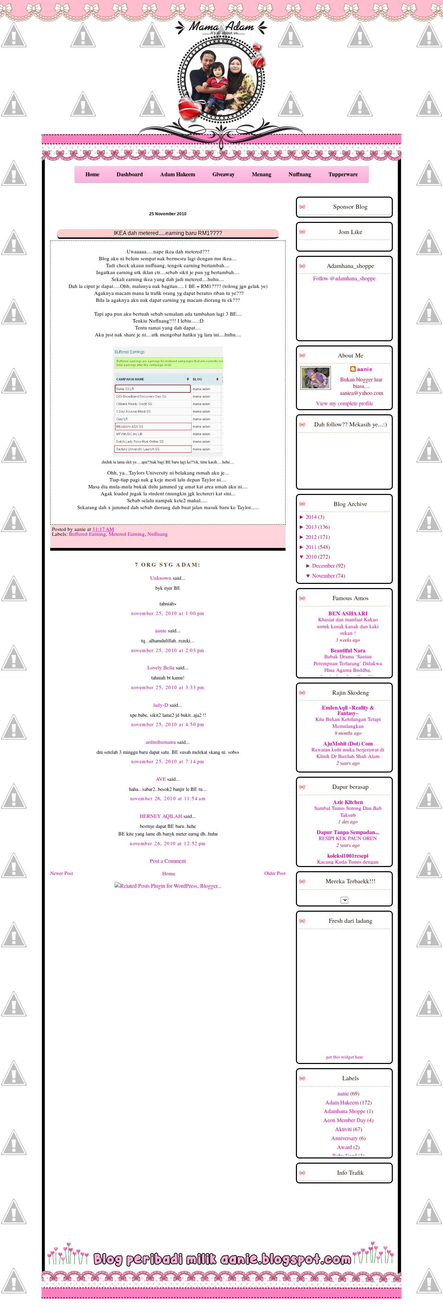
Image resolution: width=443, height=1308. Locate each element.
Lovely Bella (160, 667)
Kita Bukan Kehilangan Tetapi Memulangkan (348, 722)
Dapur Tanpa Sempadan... (348, 832)
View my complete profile (344, 403)
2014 (311, 516)
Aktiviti (343, 1129)
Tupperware (343, 174)
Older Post (275, 873)
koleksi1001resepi (347, 855)
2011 (311, 546)
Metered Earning (127, 533)
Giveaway (224, 174)
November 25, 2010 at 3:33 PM (167, 687)
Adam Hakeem (177, 174)
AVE (161, 778)
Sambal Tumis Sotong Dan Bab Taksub (348, 811)
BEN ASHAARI (348, 613)
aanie (160, 630)
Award (344, 1147)
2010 (311, 556)
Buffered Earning (87, 533)
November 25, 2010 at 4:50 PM (167, 724)
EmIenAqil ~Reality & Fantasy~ (348, 710)
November (323, 575)
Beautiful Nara (348, 650)
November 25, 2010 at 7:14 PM (167, 761)
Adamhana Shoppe (344, 1111)
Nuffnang (300, 174)
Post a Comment (168, 860)
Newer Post (61, 873)
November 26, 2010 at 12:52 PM (168, 843)
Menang (261, 174)
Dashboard (130, 174)
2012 (311, 536)
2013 (311, 526)
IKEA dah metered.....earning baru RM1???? (168, 233)
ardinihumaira (161, 741)
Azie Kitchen (348, 802)
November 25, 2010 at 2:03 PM (167, 650)
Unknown (160, 577)
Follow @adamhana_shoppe (344, 278)
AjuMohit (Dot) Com (348, 743)
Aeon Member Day (344, 1120)
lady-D (160, 704)
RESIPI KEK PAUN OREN (348, 838)
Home (92, 174)
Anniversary (344, 1138)
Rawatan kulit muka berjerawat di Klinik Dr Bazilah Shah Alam (347, 753)
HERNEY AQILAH (161, 815)
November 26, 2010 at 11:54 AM (168, 798)
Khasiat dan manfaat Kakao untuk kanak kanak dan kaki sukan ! (348, 626)
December (323, 565)
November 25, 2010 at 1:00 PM (167, 613)
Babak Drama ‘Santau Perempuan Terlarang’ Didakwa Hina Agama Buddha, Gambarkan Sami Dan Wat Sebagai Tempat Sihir (348, 670)
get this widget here (344, 1057)
